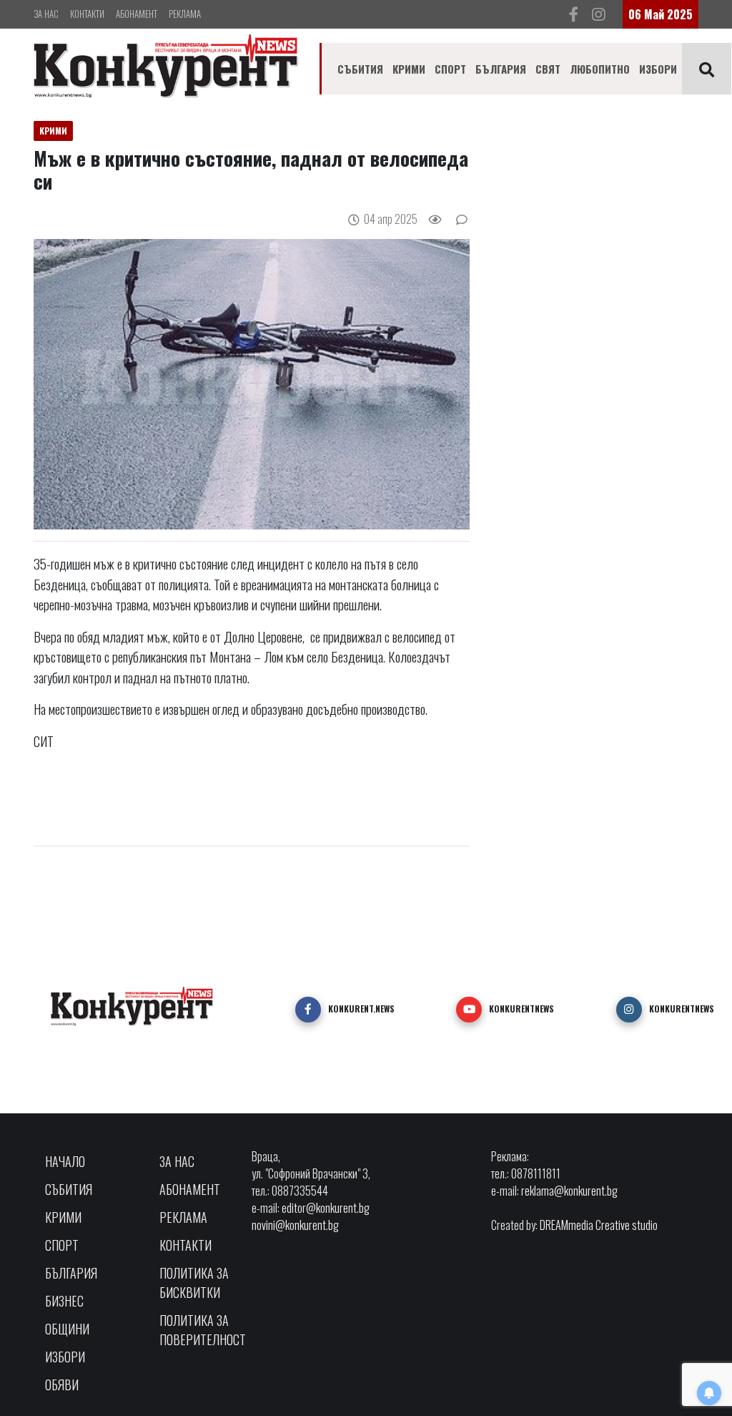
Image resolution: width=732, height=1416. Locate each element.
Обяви (62, 1384)
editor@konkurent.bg (326, 1207)
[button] (308, 1009)
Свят (547, 69)
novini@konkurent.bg (295, 1225)
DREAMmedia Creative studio (599, 1225)
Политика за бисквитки (194, 1283)
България (500, 69)
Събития (360, 69)
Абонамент (136, 13)
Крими (408, 69)
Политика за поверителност (202, 1330)
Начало (65, 1161)
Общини (67, 1328)
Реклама (185, 13)
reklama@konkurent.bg (569, 1190)
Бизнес (64, 1301)
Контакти (87, 13)
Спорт (450, 69)
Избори (658, 69)
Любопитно (600, 69)
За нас (46, 13)
